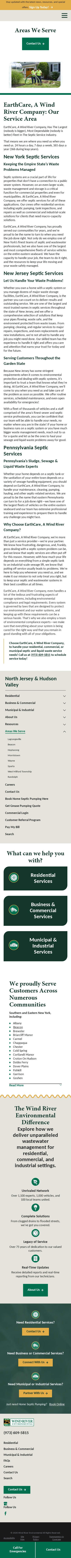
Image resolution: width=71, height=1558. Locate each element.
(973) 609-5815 (40, 655)
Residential (11, 1443)
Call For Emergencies (18, 1549)
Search (8, 1478)
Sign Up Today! (39, 7)
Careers (8, 1466)
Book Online (57, 1404)
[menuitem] (33, 696)
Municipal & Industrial (18, 1455)
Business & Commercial (19, 1449)
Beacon (18, 1027)
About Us (34, 1290)
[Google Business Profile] (5, 1503)
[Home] (19, 1422)
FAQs (7, 1460)
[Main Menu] (65, 15)
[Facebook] (5, 1513)
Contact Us (34, 43)
